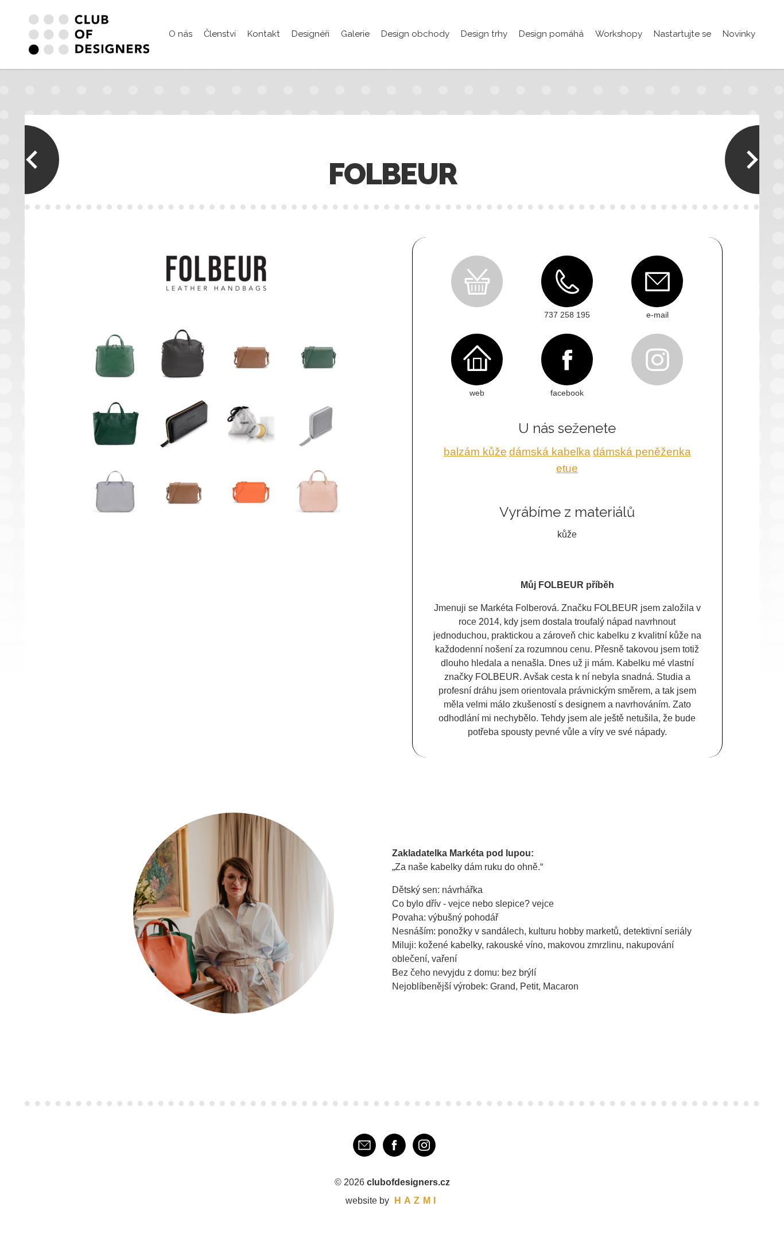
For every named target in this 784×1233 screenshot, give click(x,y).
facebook (567, 392)
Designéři (310, 34)
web (476, 392)
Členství (220, 34)
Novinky (739, 34)
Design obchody (415, 34)
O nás (180, 34)
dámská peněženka (642, 452)
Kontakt (263, 34)
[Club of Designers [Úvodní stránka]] (89, 34)
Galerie (355, 34)
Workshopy (618, 34)
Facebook (394, 1145)
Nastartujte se (682, 34)
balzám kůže (475, 452)
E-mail (364, 1145)
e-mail (657, 314)
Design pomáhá (551, 34)
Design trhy (484, 34)
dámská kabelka (550, 452)
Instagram (424, 1145)
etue (567, 468)
